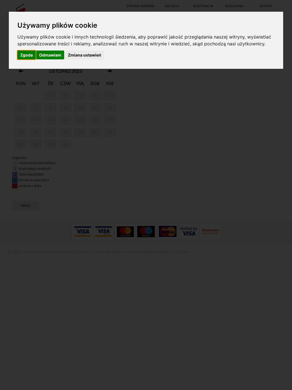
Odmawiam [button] (50, 55)
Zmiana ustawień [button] (84, 55)
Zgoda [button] (26, 55)
